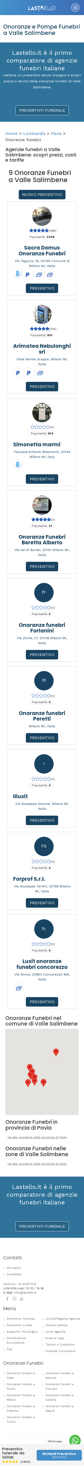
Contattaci (14, 1274)
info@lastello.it (25, 1292)
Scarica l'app (54, 1338)
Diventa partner (56, 1325)
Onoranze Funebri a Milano (21, 1397)
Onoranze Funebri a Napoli (59, 1408)
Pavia (56, 133)
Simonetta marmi (37, 444)
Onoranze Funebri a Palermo (21, 1408)
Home (11, 133)
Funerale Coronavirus (60, 1351)
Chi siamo (14, 1267)
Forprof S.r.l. (29, 878)
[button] (28, 1083)
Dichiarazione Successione (16, 1340)
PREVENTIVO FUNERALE (42, 110)
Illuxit (20, 796)
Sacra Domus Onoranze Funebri (42, 250)
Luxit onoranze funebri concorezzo (42, 964)
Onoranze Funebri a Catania (59, 1397)
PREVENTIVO (42, 288)
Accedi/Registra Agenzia (62, 1318)
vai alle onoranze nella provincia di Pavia (37, 1137)
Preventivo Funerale (21, 1318)
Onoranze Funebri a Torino (21, 1419)
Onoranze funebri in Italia (21, 1375)
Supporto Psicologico (22, 1331)
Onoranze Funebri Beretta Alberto (42, 539)
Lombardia (34, 133)
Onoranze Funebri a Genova (59, 1375)
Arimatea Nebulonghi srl (42, 348)
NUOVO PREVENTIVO (42, 194)
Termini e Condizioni (60, 1344)
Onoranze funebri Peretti (42, 716)
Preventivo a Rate (19, 1325)
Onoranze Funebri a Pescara (59, 1386)
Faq (9, 1349)
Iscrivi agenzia (55, 1331)
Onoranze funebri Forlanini (42, 627)
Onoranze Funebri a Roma (21, 1386)
